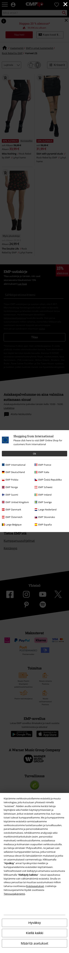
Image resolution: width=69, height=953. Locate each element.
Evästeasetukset (35, 886)
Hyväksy (34, 923)
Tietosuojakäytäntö (14, 893)
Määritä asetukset (34, 943)
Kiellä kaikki (34, 933)
